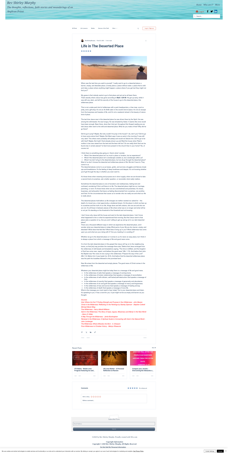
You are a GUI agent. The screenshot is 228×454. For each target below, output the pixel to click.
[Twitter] (211, 11)
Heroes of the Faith (103, 28)
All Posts (74, 28)
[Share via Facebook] (82, 332)
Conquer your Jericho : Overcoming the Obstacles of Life (142, 369)
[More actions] (146, 41)
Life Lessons (84, 28)
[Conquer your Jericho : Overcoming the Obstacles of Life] (143, 358)
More (113, 28)
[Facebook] (207, 11)
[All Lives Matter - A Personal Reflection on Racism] (114, 358)
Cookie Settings (209, 451)
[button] (138, 28)
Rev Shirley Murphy (21, 3)
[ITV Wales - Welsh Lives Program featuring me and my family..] (85, 358)
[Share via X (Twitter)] (86, 332)
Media (93, 28)
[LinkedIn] (215, 11)
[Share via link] (95, 332)
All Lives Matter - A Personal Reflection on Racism (113, 369)
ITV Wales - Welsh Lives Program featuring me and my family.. (83, 369)
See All (154, 347)
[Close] (226, 451)
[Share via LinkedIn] (90, 332)
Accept (220, 451)
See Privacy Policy (138, 451)
